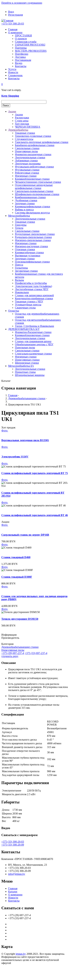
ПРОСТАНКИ (23, 35)
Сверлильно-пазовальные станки (34, 191)
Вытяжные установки (27, 255)
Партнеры (21, 47)
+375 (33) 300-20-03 (12, 23)
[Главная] (7, 20)
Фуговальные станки (27, 169)
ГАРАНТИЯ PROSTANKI (30, 44)
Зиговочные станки (26, 270)
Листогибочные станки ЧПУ (31, 289)
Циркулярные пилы (26, 151)
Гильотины (21, 267)
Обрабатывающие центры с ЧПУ (34, 344)
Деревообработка (18, 129)
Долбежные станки (26, 200)
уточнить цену (9, 656)
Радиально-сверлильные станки (33, 237)
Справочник (15, 75)
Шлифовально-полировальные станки (37, 194)
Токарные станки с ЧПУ (29, 301)
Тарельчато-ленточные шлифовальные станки (41, 142)
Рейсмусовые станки (27, 172)
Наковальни (22, 292)
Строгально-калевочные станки (33, 353)
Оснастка (13, 310)
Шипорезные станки (27, 362)
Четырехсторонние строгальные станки (38, 181)
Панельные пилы (25, 347)
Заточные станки (25, 203)
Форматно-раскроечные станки (33, 154)
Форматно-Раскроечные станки (33, 332)
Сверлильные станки (27, 148)
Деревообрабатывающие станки (26, 398)
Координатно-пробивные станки (34, 298)
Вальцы (19, 280)
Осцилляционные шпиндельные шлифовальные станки (34, 187)
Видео (18, 63)
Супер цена (21, 120)
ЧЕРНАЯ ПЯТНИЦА (27, 126)
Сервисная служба (25, 41)
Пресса (19, 264)
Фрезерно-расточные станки (31, 246)
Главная (12, 29)
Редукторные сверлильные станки (35, 234)
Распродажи (22, 117)
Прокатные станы (25, 372)
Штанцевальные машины (30, 375)
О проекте (21, 38)
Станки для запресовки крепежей (34, 295)
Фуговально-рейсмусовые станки (34, 166)
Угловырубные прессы (28, 304)
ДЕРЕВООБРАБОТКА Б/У (24, 329)
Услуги (12, 69)
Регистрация (15, 14)
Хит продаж (22, 123)
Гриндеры (21, 224)
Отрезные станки (25, 249)
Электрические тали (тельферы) (33, 286)
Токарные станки (25, 132)
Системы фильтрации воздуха (32, 212)
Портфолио (21, 53)
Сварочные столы (25, 307)
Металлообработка (19, 215)
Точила (19, 227)
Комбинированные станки (30, 197)
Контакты (20, 66)
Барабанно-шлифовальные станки (34, 145)
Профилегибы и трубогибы (31, 283)
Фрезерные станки (26, 175)
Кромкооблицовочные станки (32, 178)
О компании (15, 32)
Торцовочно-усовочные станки (33, 136)
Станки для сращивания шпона (33, 341)
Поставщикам (23, 60)
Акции (12, 111)
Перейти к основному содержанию (21, 2)
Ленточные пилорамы (28, 163)
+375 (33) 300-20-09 (12, 844)
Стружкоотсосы (24, 139)
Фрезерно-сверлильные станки (33, 240)
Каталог (13, 891)
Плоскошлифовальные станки (32, 261)
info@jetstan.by (16, 874)
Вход (11, 11)
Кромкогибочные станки (29, 252)
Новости (13, 72)
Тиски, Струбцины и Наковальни (34, 326)
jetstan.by (21, 953)
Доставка (20, 57)
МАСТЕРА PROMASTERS (31, 50)
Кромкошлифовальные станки (32, 206)
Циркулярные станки (27, 359)
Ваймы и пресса (24, 209)
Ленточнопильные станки (30, 157)
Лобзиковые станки (26, 160)
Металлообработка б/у (21, 365)
